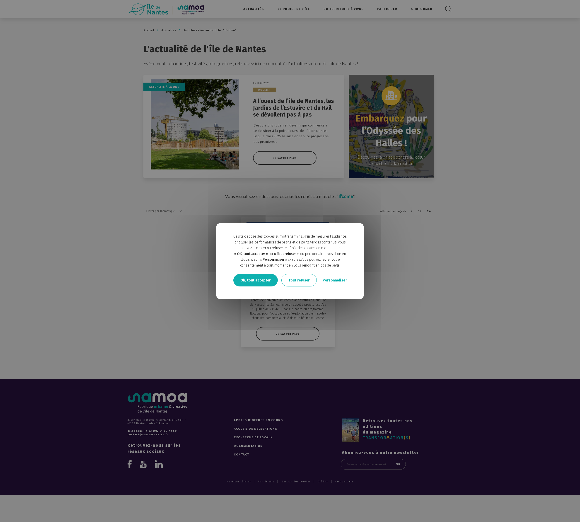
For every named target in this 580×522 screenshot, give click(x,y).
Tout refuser (299, 280)
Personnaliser (335, 280)
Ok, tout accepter (255, 280)
